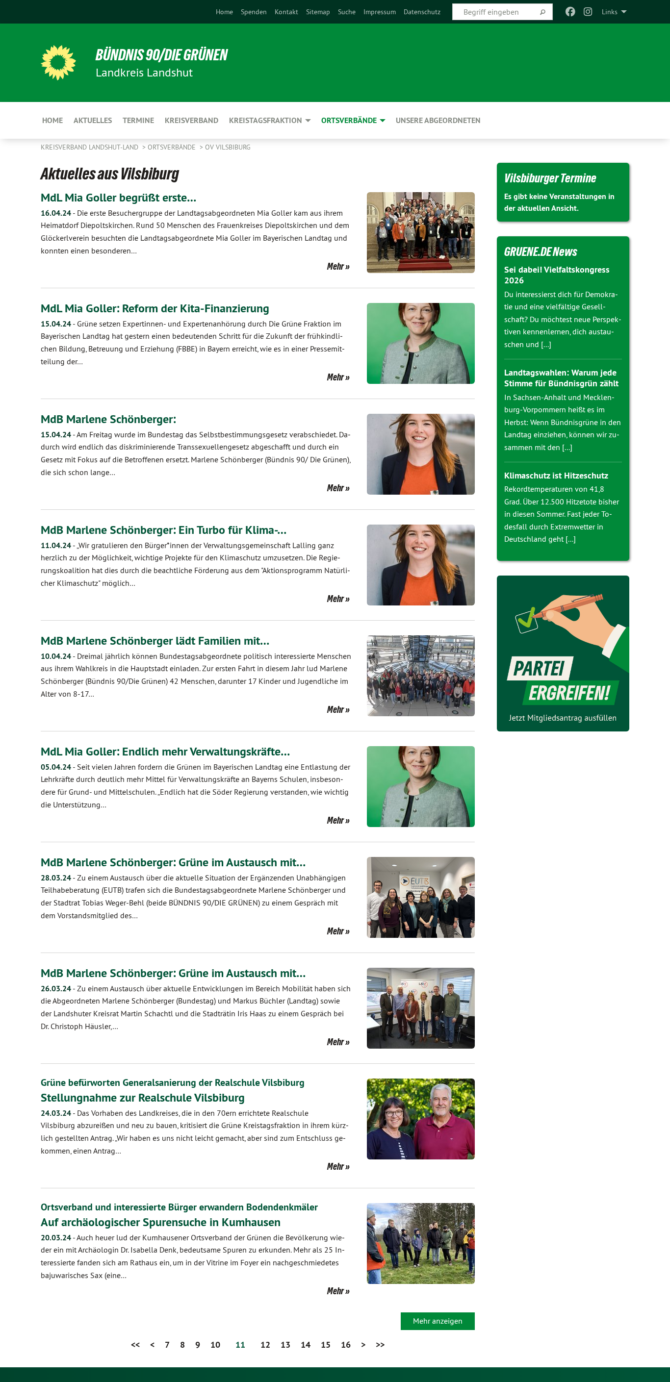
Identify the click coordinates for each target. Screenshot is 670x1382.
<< (135, 1344)
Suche (347, 11)
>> (380, 1344)
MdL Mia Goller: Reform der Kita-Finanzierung (155, 308)
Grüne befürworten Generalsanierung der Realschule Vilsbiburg (173, 1082)
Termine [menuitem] (138, 120)
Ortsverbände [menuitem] (349, 120)
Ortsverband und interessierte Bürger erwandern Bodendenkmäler (179, 1207)
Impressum (379, 11)
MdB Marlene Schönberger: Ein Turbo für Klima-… (163, 529)
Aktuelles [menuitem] (93, 120)
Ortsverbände (173, 147)
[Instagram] (588, 12)
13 (285, 1344)
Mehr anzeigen (438, 1321)
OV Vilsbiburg (228, 147)
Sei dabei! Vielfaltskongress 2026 (557, 275)
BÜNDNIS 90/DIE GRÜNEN (162, 55)
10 (215, 1344)
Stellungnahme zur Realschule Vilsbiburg (143, 1097)
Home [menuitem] (52, 120)
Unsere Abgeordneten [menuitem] (438, 120)
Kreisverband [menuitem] (191, 120)
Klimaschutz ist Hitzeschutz (556, 475)
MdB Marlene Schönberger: (108, 419)
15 (326, 1344)
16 (346, 1344)
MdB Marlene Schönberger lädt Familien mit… (155, 640)
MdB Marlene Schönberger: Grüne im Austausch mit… (173, 862)
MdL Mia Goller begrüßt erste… (118, 197)
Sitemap (318, 11)
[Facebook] (570, 12)
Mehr (335, 266)
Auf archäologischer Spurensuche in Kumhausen (161, 1222)
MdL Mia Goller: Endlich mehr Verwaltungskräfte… (165, 751)
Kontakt (286, 11)
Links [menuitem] (610, 11)
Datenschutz (422, 11)
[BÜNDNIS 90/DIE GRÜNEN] (58, 62)
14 (305, 1344)
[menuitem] (224, 12)
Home (224, 11)
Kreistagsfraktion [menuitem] (265, 120)
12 (265, 1344)
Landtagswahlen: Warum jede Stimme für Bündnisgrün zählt (561, 378)
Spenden (254, 11)
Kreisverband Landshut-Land (90, 147)
